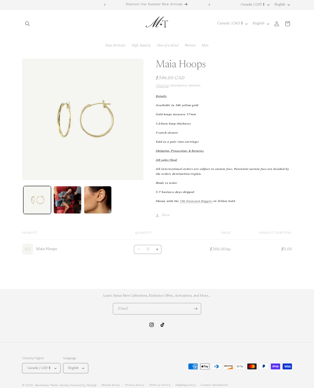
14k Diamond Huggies (196, 201)
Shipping (162, 85)
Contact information (214, 385)
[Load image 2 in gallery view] (67, 200)
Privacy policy (134, 385)
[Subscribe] (195, 308)
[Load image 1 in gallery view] (37, 200)
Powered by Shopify (83, 385)
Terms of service (159, 385)
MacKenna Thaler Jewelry (52, 385)
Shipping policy (185, 385)
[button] (27, 23)
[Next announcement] (209, 4)
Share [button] (165, 215)
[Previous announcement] (104, 4)
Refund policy (111, 385)
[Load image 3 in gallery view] (98, 200)
